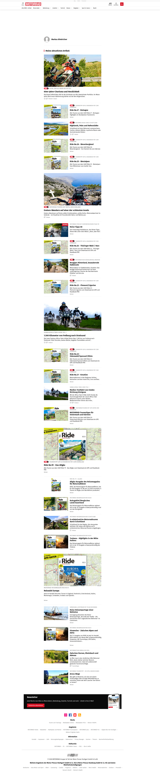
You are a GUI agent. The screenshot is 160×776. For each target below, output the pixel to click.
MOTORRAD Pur (95, 730)
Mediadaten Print (81, 723)
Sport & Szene (86, 8)
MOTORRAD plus (84, 730)
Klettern (75, 767)
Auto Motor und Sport (37, 767)
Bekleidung (46, 8)
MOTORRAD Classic (71, 746)
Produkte (84, 1)
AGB (48, 739)
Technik (63, 8)
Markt (94, 8)
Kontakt (34, 739)
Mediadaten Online (68, 723)
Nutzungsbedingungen (57, 739)
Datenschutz (69, 739)
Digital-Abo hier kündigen (109, 730)
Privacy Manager (79, 739)
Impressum (41, 739)
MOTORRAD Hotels (33, 730)
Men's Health (92, 767)
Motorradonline (102, 767)
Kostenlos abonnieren (36, 705)
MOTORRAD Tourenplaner (70, 730)
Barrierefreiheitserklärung (106, 739)
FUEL (80, 746)
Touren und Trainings (55, 723)
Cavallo (61, 767)
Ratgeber (76, 8)
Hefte (78, 1)
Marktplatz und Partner (54, 730)
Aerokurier (26, 767)
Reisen (68, 8)
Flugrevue (68, 767)
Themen (94, 739)
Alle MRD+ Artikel (26, 8)
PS (63, 746)
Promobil (118, 767)
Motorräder (36, 8)
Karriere (88, 739)
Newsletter (43, 730)
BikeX (47, 767)
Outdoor (111, 767)
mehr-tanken (83, 767)
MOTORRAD (58, 746)
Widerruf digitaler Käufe (72, 732)
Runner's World (67, 770)
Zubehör (54, 8)
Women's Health (77, 770)
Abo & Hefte (87, 746)
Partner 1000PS (92, 723)
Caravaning (54, 767)
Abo (75, 1)
